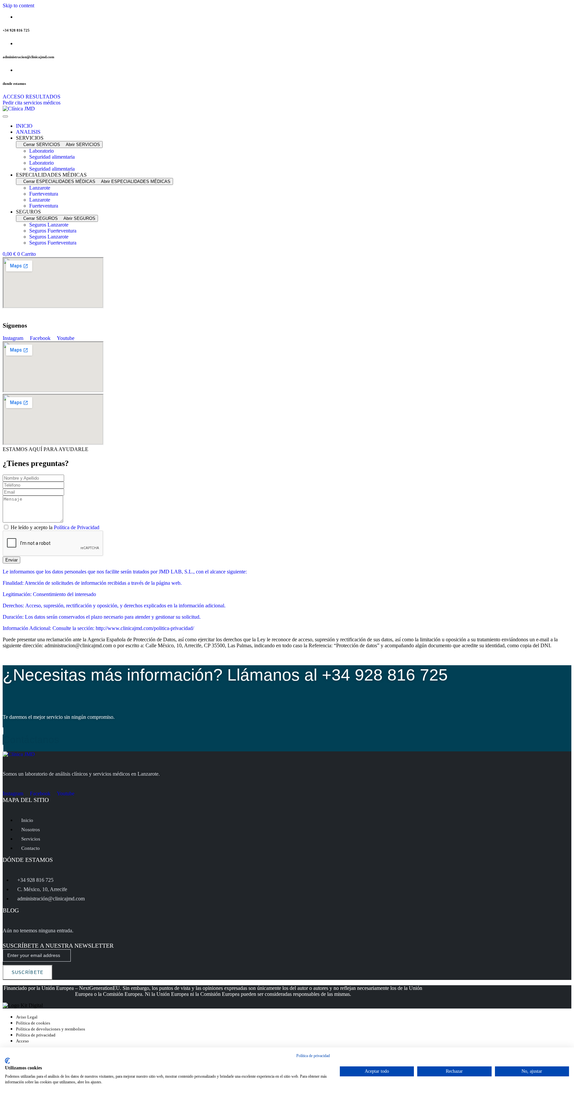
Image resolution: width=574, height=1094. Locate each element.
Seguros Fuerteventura (52, 231)
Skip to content (18, 5)
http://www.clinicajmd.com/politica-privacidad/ (145, 628)
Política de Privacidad (76, 527)
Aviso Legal (27, 1017)
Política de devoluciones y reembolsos (50, 1028)
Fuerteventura (43, 194)
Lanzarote (39, 188)
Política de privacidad (35, 1034)
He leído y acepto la (55, 527)
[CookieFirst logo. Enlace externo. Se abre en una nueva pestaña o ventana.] (7, 1061)
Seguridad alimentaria (52, 157)
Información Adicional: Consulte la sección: (49, 628)
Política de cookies (33, 1022)
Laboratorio (41, 151)
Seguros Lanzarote (48, 225)
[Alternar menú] (5, 116)
